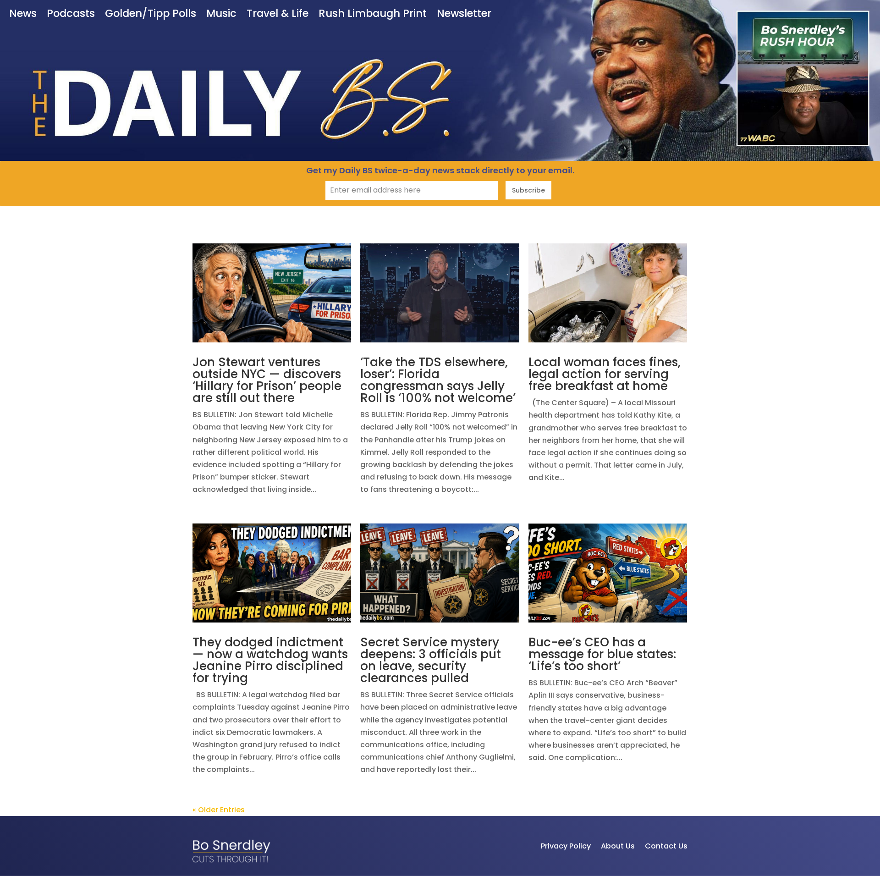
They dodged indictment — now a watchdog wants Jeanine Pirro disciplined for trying (270, 660)
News (23, 14)
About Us (618, 846)
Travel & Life (277, 14)
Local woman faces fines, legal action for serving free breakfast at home (604, 374)
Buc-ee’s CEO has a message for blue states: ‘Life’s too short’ (602, 654)
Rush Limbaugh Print (373, 14)
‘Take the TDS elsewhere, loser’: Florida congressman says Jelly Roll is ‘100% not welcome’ (438, 380)
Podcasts (71, 14)
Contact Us (666, 846)
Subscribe (528, 190)
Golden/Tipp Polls (150, 14)
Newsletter (464, 14)
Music (221, 14)
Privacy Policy (566, 846)
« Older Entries (218, 809)
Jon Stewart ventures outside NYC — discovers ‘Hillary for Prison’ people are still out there (266, 380)
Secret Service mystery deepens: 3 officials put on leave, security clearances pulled (430, 660)
